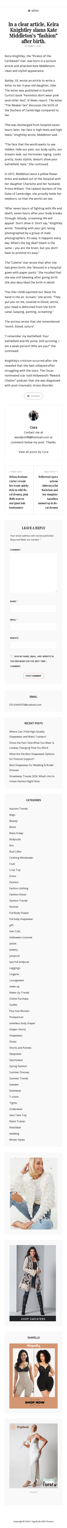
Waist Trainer (17, 1121)
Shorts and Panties (20, 1047)
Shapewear (15, 1035)
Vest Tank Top (18, 1115)
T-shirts (14, 1097)
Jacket (12, 943)
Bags (12, 815)
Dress (12, 876)
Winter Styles (17, 1139)
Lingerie (14, 974)
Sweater (14, 1084)
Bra (11, 845)
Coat (12, 864)
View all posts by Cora (33, 452)
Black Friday (16, 833)
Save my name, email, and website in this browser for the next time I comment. (32, 661)
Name (14, 601)
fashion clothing (18, 888)
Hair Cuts (14, 931)
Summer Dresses (19, 1072)
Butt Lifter (15, 851)
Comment (15, 549)
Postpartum (16, 1017)
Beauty (13, 821)
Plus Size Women (19, 1011)
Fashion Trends (18, 900)
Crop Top (15, 870)
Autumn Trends (18, 808)
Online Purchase (19, 998)
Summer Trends (18, 1078)
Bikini (12, 827)
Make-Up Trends (19, 992)
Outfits (13, 1005)
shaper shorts (17, 1029)
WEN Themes (47, 1521)
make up (14, 986)
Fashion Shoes (17, 894)
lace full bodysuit (19, 962)
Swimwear (15, 1090)
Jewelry (13, 949)
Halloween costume (20, 937)
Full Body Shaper (19, 913)
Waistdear (15, 1127)
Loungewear (16, 980)
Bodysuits (15, 839)
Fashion (35, 396)
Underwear (15, 1109)
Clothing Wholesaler (21, 857)
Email (14, 619)
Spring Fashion (18, 1066)
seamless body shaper (22, 1023)
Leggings (14, 968)
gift (11, 925)
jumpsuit (14, 956)
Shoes (13, 1041)
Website (14, 638)
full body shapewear (21, 919)
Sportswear (16, 1060)
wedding (14, 1133)
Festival (13, 906)
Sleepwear (15, 1054)
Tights (13, 1103)
